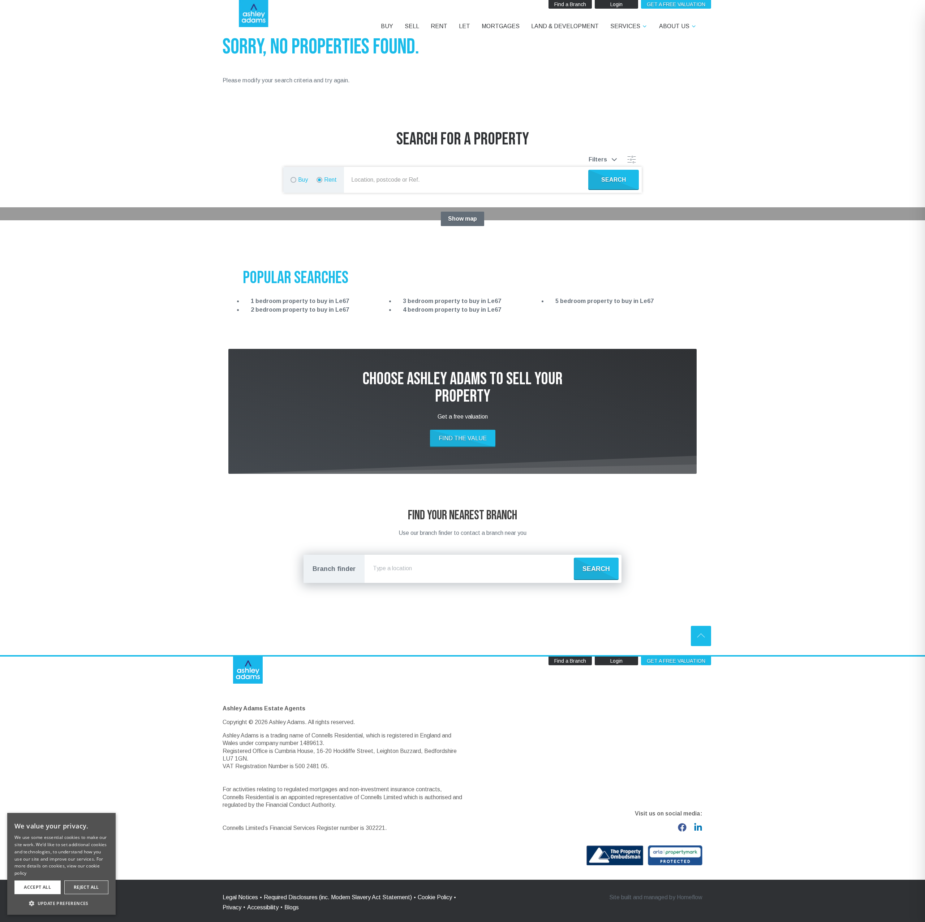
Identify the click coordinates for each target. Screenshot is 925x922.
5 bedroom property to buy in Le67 (604, 301)
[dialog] (61, 864)
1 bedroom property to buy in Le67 (300, 301)
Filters (598, 159)
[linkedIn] (698, 827)
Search (596, 568)
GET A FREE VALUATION (676, 4)
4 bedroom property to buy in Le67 (452, 310)
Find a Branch (570, 4)
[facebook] (682, 827)
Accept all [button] (37, 887)
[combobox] (467, 180)
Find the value (463, 438)
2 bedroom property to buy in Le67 (300, 310)
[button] (61, 903)
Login (616, 4)
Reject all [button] (86, 887)
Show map (462, 219)
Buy (303, 180)
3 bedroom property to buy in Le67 (452, 301)
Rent (330, 180)
